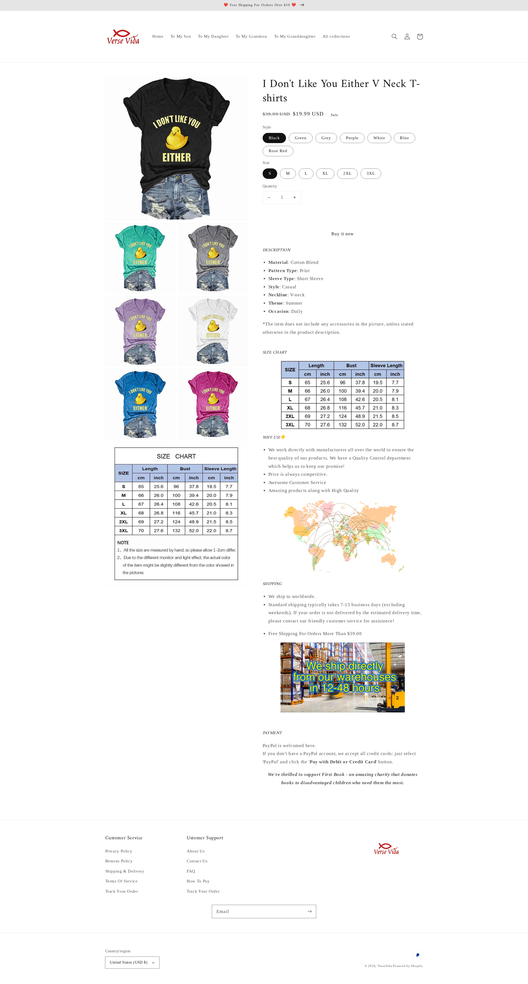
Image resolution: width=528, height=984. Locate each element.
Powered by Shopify (408, 965)
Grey (326, 138)
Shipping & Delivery (124, 871)
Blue (404, 138)
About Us (196, 851)
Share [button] (274, 797)
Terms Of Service (121, 881)
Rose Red (278, 151)
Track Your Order (121, 891)
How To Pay (198, 881)
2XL (347, 173)
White (379, 138)
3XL (371, 173)
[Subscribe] (309, 911)
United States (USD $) (128, 962)
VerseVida (385, 965)
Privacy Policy (119, 851)
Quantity (270, 186)
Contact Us (197, 861)
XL (325, 173)
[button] (394, 36)
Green (301, 138)
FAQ (191, 871)
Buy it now (342, 233)
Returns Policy (119, 861)
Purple (352, 138)
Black (274, 138)
